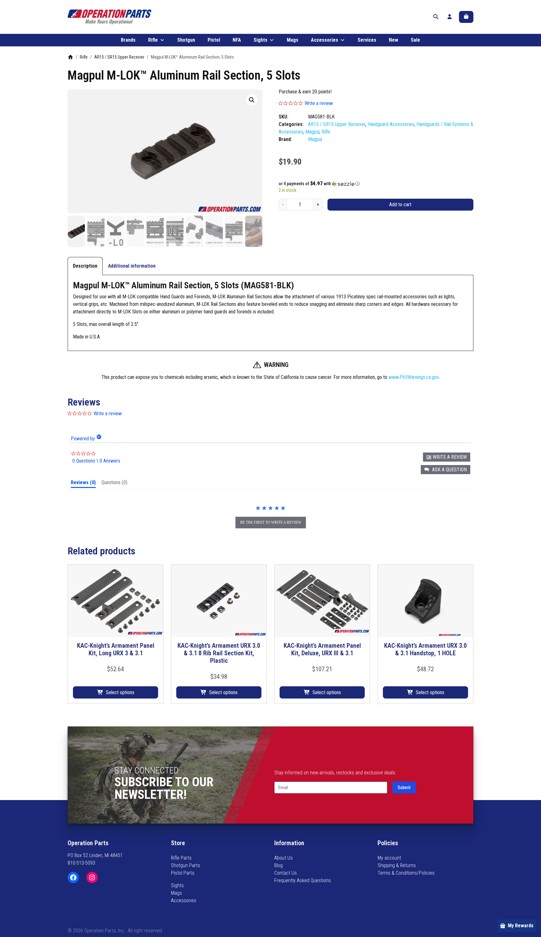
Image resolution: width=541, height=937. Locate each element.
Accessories (324, 40)
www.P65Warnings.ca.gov (414, 377)
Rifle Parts (181, 858)
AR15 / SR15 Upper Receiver (119, 57)
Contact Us (285, 873)
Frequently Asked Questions (302, 880)
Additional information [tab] (132, 266)
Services (367, 40)
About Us (283, 858)
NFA (237, 40)
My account (389, 858)
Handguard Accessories (391, 124)
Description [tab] (85, 266)
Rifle (153, 40)
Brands (128, 40)
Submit (404, 787)
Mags (292, 40)
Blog (278, 865)
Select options (120, 692)
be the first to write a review (270, 522)
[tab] (83, 484)
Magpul (312, 132)
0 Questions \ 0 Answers (96, 461)
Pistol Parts (182, 873)
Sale (415, 40)
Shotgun (186, 40)
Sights (260, 40)
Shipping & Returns (397, 865)
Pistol (214, 40)
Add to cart (400, 204)
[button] (251, 100)
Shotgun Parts (185, 865)
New (393, 40)
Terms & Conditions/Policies (406, 873)
